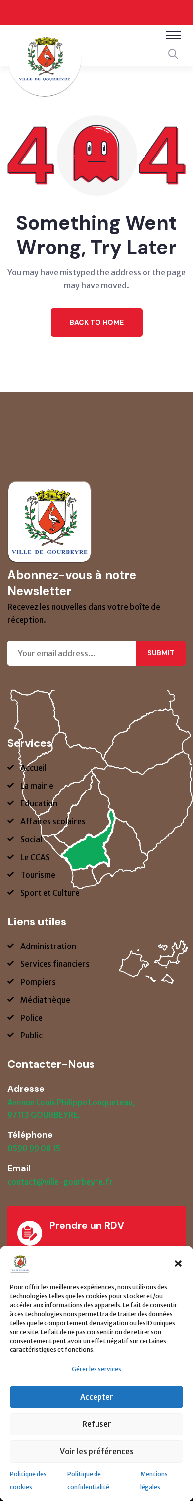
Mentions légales (154, 1480)
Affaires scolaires (53, 821)
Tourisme (37, 875)
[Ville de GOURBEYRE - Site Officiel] (44, 66)
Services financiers (55, 964)
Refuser (96, 1424)
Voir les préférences (97, 1451)
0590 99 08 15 (33, 1148)
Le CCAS (35, 857)
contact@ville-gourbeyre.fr (60, 1181)
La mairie (36, 785)
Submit (161, 652)
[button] (178, 1263)
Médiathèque (45, 1000)
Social (31, 839)
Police (31, 1018)
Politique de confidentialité (88, 1480)
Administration (48, 946)
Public (31, 1035)
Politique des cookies (28, 1480)
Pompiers (38, 982)
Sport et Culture (50, 893)
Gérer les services (96, 1369)
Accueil (33, 768)
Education (38, 803)
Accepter (96, 1397)
